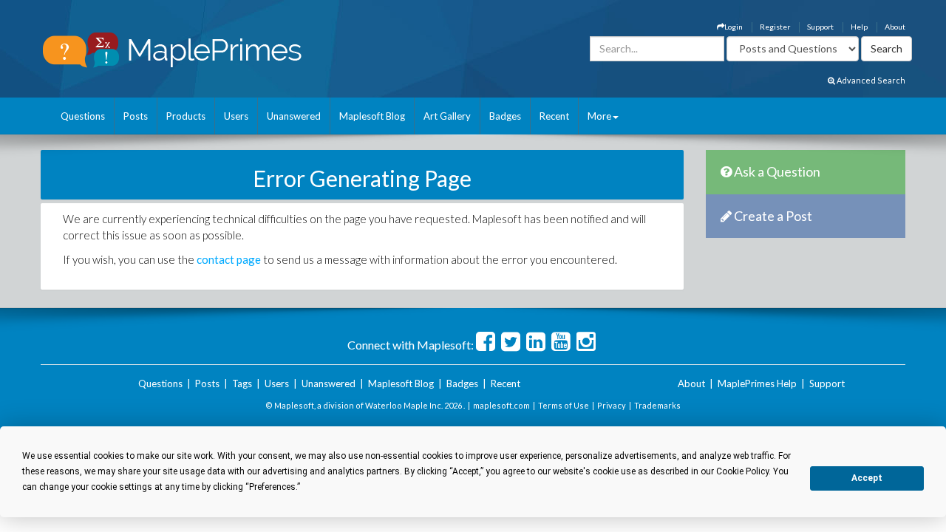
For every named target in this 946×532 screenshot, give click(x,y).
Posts (135, 116)
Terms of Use (563, 405)
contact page (229, 259)
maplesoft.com (501, 405)
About (895, 26)
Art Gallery (447, 116)
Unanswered (294, 116)
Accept (866, 478)
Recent (554, 116)
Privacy (611, 405)
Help (859, 26)
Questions (83, 116)
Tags (242, 383)
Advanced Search (870, 80)
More (599, 116)
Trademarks (657, 405)
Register (775, 26)
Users (236, 116)
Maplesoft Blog (372, 116)
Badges (505, 116)
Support (820, 26)
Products (185, 116)
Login (733, 26)
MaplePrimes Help (757, 383)
